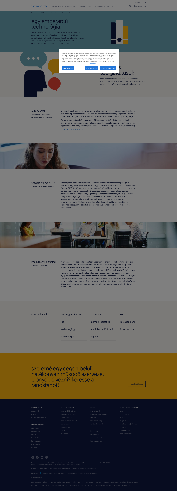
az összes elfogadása (108, 68)
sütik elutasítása (91, 68)
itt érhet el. (93, 63)
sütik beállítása (68, 68)
